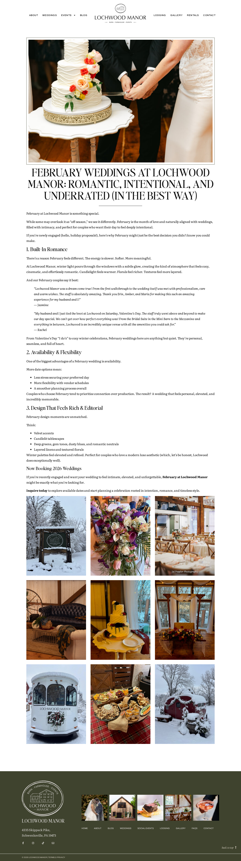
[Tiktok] (43, 843)
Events (66, 15)
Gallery (176, 15)
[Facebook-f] (23, 843)
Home (85, 828)
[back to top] (235, 847)
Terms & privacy (56, 857)
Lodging (160, 15)
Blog (83, 15)
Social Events (145, 828)
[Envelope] (53, 843)
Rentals (193, 15)
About (33, 15)
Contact (209, 15)
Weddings (49, 15)
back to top (227, 847)
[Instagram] (33, 843)
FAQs (194, 828)
